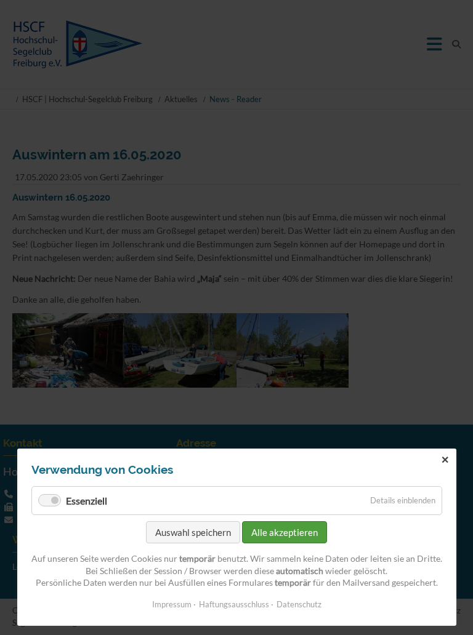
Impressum (172, 604)
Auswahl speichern (193, 532)
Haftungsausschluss (234, 604)
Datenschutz (299, 604)
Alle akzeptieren (284, 532)
